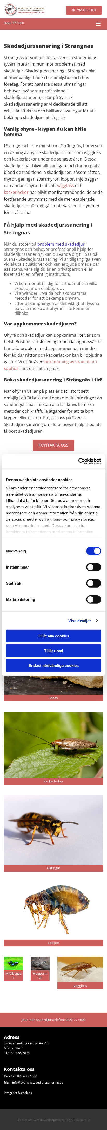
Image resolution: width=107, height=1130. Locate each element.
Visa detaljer (79, 620)
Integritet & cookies (18, 1092)
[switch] (93, 567)
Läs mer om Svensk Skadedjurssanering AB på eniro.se (53, 1120)
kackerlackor (16, 192)
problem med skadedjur (61, 244)
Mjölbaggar (13, 975)
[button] (84, 10)
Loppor (53, 942)
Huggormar (40, 975)
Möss (53, 697)
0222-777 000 (14, 23)
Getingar (53, 868)
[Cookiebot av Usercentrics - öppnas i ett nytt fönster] (78, 461)
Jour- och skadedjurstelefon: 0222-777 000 (53, 1019)
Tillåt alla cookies (53, 636)
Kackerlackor (53, 781)
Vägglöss (80, 985)
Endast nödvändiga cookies (54, 665)
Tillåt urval (53, 650)
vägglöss (65, 185)
